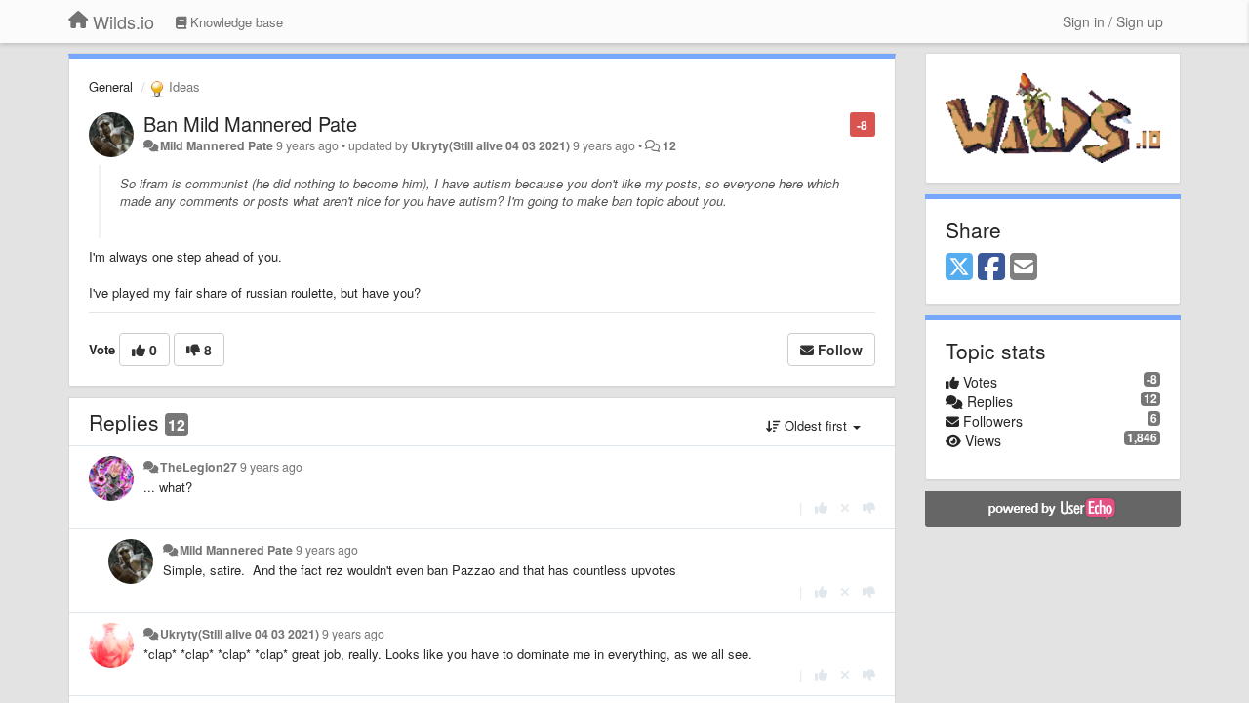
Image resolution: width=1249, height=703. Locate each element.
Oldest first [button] (816, 425)
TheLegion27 (198, 467)
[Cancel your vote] (845, 507)
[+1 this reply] (821, 507)
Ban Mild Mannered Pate (250, 123)
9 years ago (271, 467)
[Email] (1023, 267)
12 (669, 145)
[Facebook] (991, 267)
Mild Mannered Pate (216, 145)
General (111, 86)
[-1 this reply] (869, 507)
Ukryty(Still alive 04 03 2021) (490, 145)
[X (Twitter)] (959, 267)
